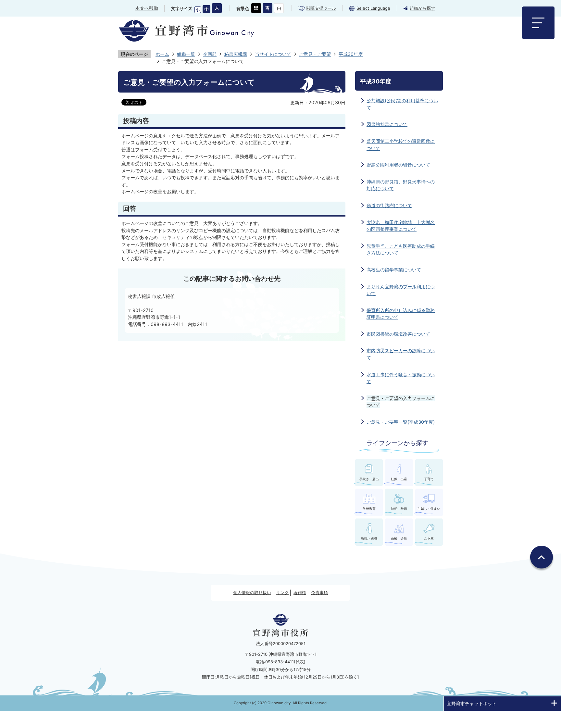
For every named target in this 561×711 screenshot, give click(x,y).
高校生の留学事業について (394, 269)
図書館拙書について (387, 124)
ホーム (162, 54)
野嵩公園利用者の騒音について (398, 165)
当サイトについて (273, 54)
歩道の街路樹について (389, 205)
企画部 (210, 54)
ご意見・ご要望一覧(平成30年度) (401, 422)
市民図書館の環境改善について (398, 334)
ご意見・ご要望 (315, 54)
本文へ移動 (146, 8)
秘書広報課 (235, 54)
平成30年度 (351, 54)
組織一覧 (186, 54)
